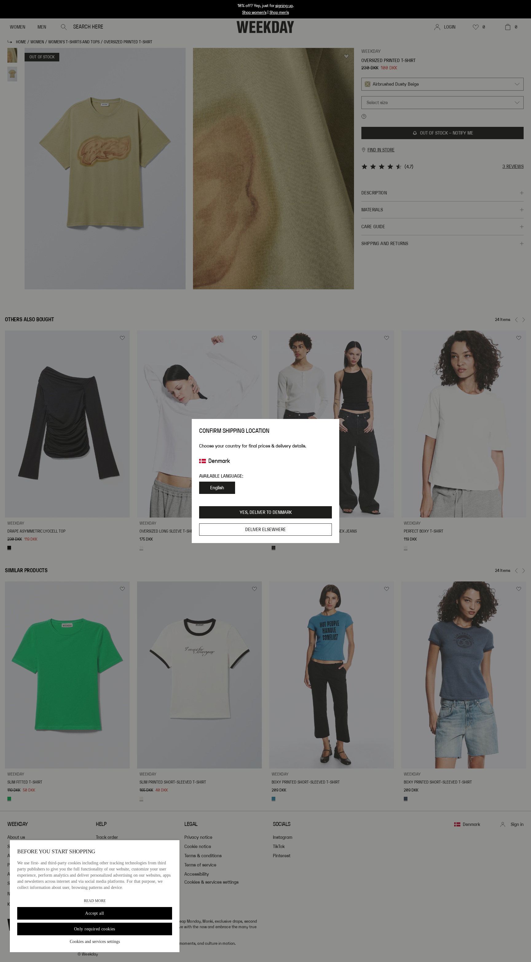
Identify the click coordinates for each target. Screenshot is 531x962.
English (217, 487)
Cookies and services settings (95, 941)
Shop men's (279, 12)
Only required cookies (94, 929)
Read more (95, 901)
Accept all (94, 913)
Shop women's (254, 12)
